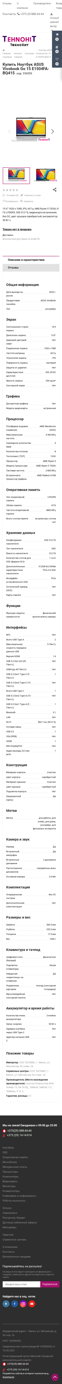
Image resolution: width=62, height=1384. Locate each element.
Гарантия (8, 1234)
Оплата (7, 1208)
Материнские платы (15, 1166)
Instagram (23, 1303)
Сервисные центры (14, 1239)
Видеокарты (10, 1181)
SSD (5, 1152)
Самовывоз (10, 1212)
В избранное (11, 201)
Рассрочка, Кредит (14, 1217)
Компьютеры (11, 1176)
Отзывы (7, 3)
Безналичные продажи (17, 1256)
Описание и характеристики (26, 259)
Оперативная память (15, 1157)
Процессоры (10, 1171)
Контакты (9, 1251)
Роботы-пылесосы (14, 1200)
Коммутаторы (11, 1191)
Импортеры (10, 1227)
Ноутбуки (8, 1147)
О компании (10, 1247)
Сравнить (28, 201)
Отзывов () (12, 195)
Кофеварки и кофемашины (19, 1195)
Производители (42, 3)
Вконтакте (6, 1303)
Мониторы (9, 1186)
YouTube (31, 1303)
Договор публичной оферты (20, 1222)
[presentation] (9, 131)
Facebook (14, 1303)
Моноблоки (10, 1162)
